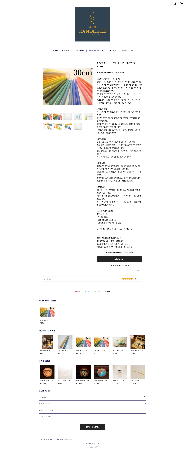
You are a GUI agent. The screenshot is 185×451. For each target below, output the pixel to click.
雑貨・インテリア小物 (46, 410)
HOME (55, 50)
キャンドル (42, 397)
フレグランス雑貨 (45, 417)
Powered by (90, 447)
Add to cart (119, 259)
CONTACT (112, 50)
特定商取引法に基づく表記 (65, 439)
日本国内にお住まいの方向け (119, 265)
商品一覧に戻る (92, 427)
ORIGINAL (80, 50)
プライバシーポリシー (47, 439)
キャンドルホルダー (45, 404)
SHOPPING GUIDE (96, 50)
